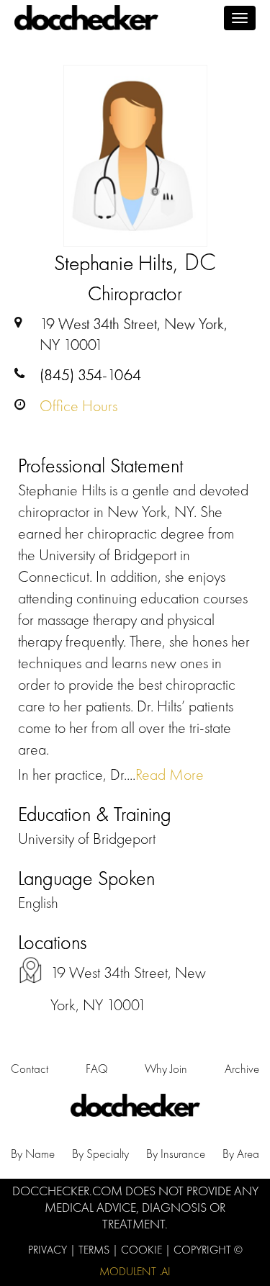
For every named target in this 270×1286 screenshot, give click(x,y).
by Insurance (175, 1153)
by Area (240, 1153)
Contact (29, 1068)
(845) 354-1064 (90, 374)
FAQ (97, 1068)
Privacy (49, 1249)
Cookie (143, 1249)
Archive (242, 1068)
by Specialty (100, 1153)
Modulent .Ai (135, 1271)
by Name (33, 1153)
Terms (95, 1249)
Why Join (166, 1068)
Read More (169, 774)
